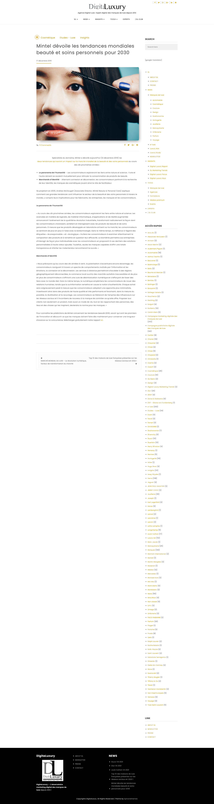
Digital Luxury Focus (158, 174)
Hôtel (150, 462)
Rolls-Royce (153, 649)
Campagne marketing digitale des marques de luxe (162, 317)
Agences (154, 192)
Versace (151, 697)
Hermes (151, 454)
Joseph (151, 498)
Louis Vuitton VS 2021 (120, 770)
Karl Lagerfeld (154, 502)
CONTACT (154, 81)
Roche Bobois (153, 645)
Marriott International (157, 554)
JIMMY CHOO (153, 490)
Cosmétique (48, 37)
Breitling (151, 300)
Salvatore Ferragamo (157, 657)
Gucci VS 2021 (117, 762)
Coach (150, 367)
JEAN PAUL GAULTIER (156, 486)
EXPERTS (126, 19)
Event (150, 415)
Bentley (151, 280)
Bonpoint (151, 288)
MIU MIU (151, 581)
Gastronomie (158, 116)
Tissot (150, 685)
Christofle (152, 359)
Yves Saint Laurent (155, 705)
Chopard (151, 355)
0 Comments (45, 145)
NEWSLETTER (155, 156)
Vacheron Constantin (157, 689)
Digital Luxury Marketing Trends (161, 387)
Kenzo (150, 506)
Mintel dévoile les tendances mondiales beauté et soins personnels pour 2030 (123, 786)
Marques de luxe (157, 95)
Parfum (156, 136)
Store (150, 669)
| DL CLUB (139, 19)
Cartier (151, 335)
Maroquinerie (158, 128)
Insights (84, 37)
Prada (150, 633)
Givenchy (152, 434)
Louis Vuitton (153, 534)
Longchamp (153, 530)
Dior (149, 391)
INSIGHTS (99, 19)
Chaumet (152, 343)
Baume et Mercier (155, 272)
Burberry (151, 308)
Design (155, 112)
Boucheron (152, 296)
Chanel (151, 339)
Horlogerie (157, 120)
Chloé (150, 347)
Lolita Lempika (154, 526)
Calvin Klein (153, 312)
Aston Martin (153, 244)
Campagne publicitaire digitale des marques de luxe (161, 327)
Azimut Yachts (154, 256)
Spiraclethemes (131, 799)
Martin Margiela (154, 562)
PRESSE (153, 85)
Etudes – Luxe (153, 410)
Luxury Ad (152, 538)
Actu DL (151, 232)
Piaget (150, 625)
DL (75, 19)
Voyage (156, 140)
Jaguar (151, 482)
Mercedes (152, 574)
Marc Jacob (153, 542)
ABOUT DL (154, 77)
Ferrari (150, 422)
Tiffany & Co (153, 681)
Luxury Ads (154, 148)
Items (150, 478)
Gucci (150, 438)
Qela (150, 637)
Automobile (157, 100)
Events (153, 204)
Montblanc (152, 590)
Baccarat (152, 260)
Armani (151, 240)
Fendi (150, 418)
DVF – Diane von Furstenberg (160, 403)
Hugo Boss (152, 466)
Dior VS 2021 (116, 766)
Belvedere (152, 276)
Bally (150, 268)
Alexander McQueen (156, 236)
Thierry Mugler (154, 677)
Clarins (151, 363)
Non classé (152, 601)
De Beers (151, 379)
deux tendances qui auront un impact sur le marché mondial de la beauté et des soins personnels (82, 161)
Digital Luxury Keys (158, 178)
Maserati (151, 566)
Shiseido (151, 661)
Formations (155, 196)
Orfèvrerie (157, 132)
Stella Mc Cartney (155, 665)
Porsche (151, 629)
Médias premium (157, 200)
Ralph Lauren (153, 641)
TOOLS (113, 19)
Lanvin (150, 522)
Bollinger (151, 284)
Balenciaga (152, 264)
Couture (156, 108)
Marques (151, 550)
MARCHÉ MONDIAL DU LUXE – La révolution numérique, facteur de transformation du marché (63, 362)
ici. (102, 320)
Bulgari (151, 304)
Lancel (150, 514)
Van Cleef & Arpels (156, 693)
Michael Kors (153, 577)
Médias (151, 570)
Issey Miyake (153, 474)
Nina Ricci (152, 597)
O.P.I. (150, 605)
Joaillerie (156, 124)
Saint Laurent (153, 653)
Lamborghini (153, 510)
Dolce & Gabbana (155, 399)
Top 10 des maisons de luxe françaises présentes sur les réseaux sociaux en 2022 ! (113, 359)
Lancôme (152, 518)
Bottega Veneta (154, 292)
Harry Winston (154, 446)
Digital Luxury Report (159, 166)
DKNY (150, 395)
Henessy (151, 450)
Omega (151, 609)
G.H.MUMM (152, 426)
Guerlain (151, 442)
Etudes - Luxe (67, 37)
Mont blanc (152, 586)
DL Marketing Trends (158, 170)
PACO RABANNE (154, 617)
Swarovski (152, 673)
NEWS (85, 19)
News (150, 593)
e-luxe (153, 144)
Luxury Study (155, 152)
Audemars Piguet (155, 248)
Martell (151, 558)
